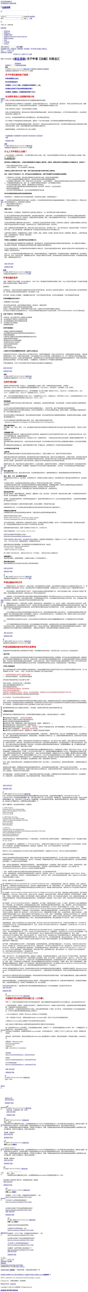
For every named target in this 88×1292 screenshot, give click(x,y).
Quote (13, 1265)
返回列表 (3, 52)
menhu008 (3, 1107)
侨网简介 (9, 1274)
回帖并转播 (20, 1270)
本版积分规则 (5, 1270)
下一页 (12, 50)
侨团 (15, 36)
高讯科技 (13, 1284)
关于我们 (15, 1274)
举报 (12, 140)
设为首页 (3, 1)
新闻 (7, 33)
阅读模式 (46, 69)
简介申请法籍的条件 (11, 82)
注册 (30, 18)
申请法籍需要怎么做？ (12, 78)
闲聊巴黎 (20, 48)
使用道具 (8, 140)
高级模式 (3, 1263)
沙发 (5, 144)
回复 (6, 137)
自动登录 (26, 16)
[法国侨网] (5, 7)
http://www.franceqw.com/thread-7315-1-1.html (21, 1250)
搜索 (18, 47)
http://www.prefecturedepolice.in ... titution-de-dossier (20, 1054)
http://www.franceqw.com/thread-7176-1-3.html (21, 1230)
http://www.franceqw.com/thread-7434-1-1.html (18, 1210)
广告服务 (26, 1274)
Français (6, 43)
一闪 (2, 1172)
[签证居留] (19, 58)
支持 (9, 263)
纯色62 (3, 1086)
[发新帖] (9, 52)
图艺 (8, 38)
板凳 (4, 270)
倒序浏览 (40, 69)
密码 (2, 18)
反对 (12, 263)
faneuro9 (3, 1030)
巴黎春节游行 (8, 34)
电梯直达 (8, 65)
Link (10, 1265)
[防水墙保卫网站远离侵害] (50, 1274)
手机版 (31, 1274)
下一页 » (3, 1258)
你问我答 (26, 48)
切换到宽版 (12, 3)
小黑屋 (36, 1274)
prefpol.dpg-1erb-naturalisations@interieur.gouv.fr (17, 536)
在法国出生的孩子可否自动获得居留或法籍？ (19, 88)
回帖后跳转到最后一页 (33, 1270)
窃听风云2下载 (8, 1098)
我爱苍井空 (2, 202)
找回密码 (32, 16)
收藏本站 (9, 1)
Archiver (40, 1274)
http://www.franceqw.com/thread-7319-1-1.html (18, 1202)
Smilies (21, 1265)
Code (17, 1265)
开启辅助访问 (5, 3)
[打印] (15, 54)
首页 (7, 31)
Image (7, 1265)
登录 (17, 1266)
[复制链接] (18, 63)
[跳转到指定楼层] (20, 65)
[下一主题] (28, 54)
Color (3, 1265)
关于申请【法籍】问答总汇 (39, 48)
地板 (5, 374)
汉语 (5, 40)
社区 (7, 42)
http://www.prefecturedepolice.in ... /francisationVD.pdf (21, 1059)
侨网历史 (20, 1274)
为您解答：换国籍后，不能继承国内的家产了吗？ (20, 92)
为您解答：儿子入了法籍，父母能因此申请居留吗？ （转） (23, 85)
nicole (2, 1124)
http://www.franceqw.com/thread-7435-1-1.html (18, 1197)
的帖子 (12, 1144)
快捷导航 (3, 28)
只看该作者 (26, 69)
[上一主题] (21, 54)
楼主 (6, 67)
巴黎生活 (13, 48)
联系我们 (3, 1274)
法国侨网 (3, 48)
